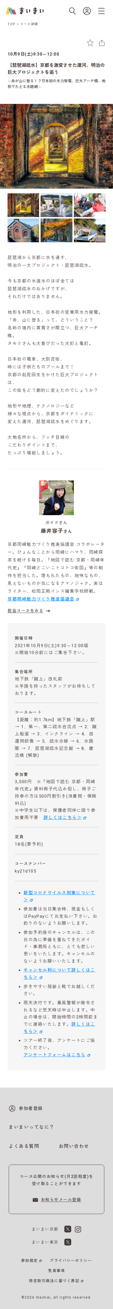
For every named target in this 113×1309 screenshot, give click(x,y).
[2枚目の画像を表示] (56, 205)
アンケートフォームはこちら (54, 1055)
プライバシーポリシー (71, 1260)
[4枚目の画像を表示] (23, 230)
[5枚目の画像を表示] (56, 230)
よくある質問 (24, 1146)
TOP (12, 24)
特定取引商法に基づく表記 (54, 1281)
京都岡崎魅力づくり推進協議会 (41, 599)
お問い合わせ (74, 1146)
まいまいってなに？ (31, 1127)
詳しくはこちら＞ (62, 817)
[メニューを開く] (101, 11)
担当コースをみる (25, 610)
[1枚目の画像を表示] (23, 205)
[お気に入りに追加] (90, 42)
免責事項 (56, 1270)
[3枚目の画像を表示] (89, 205)
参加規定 (29, 1260)
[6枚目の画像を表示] (89, 230)
